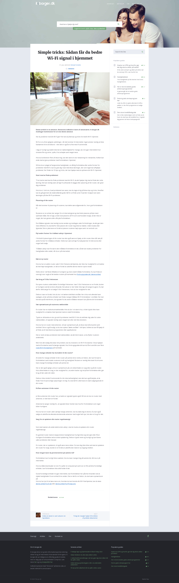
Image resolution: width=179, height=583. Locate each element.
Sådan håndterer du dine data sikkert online (84, 555)
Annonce (71, 69)
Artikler (120, 4)
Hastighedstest (122, 77)
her (35, 562)
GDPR (87, 28)
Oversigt (110, 4)
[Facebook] (148, 536)
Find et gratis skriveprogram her (120, 563)
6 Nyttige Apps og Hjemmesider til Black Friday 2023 (86, 552)
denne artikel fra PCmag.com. (65, 484)
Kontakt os (137, 4)
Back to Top (145, 579)
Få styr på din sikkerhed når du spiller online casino (86, 568)
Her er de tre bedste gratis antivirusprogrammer (126, 88)
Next (96, 514)
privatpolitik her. (47, 562)
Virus (91, 28)
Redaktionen (76, 65)
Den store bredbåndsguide (126, 112)
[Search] (118, 24)
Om (128, 4)
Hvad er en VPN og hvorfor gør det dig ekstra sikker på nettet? (128, 66)
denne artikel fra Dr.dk (44, 484)
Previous (45, 514)
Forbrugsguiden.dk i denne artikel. (89, 274)
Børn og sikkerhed (99, 28)
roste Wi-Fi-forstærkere (44, 348)
